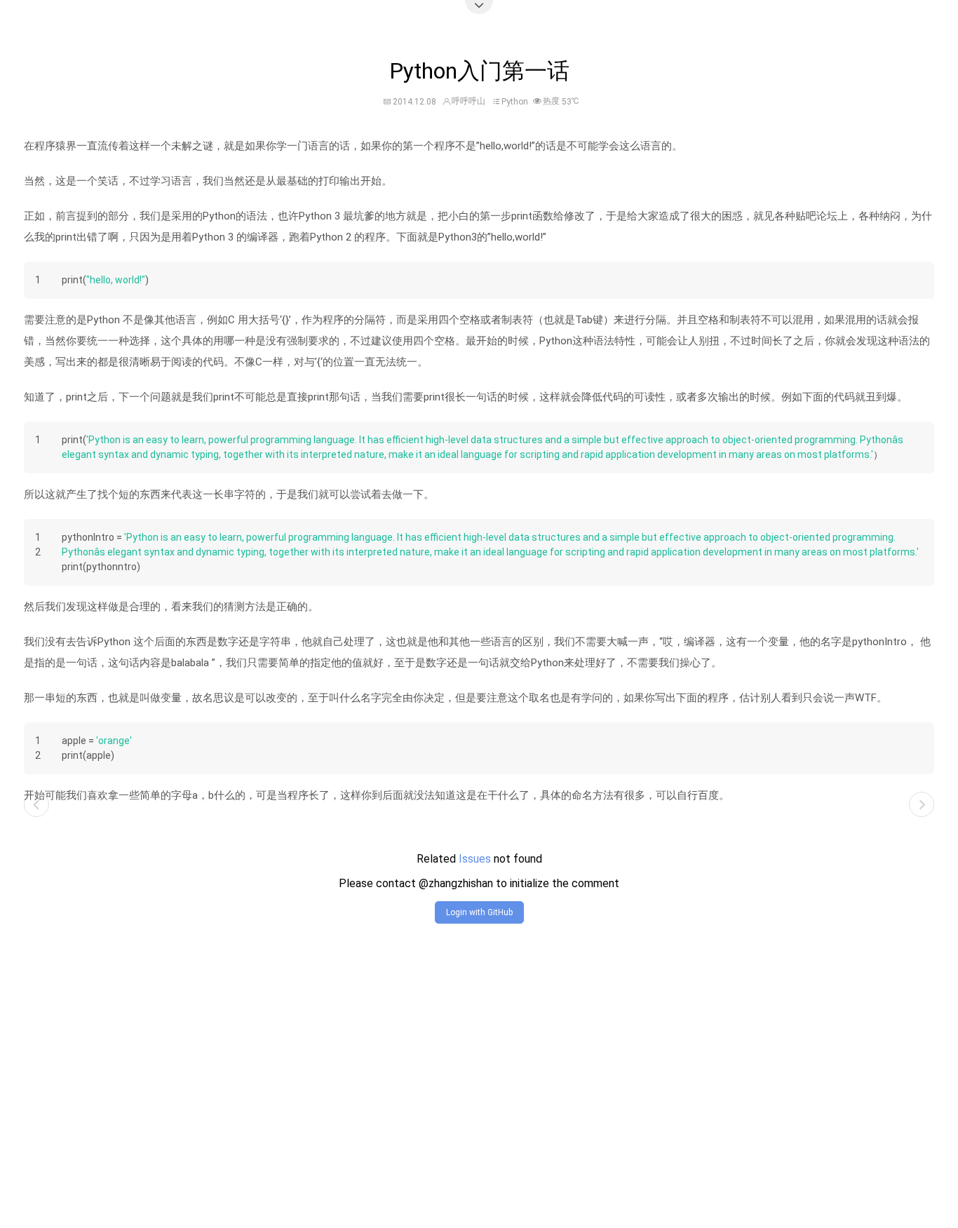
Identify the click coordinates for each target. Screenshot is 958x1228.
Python (514, 102)
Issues (475, 858)
